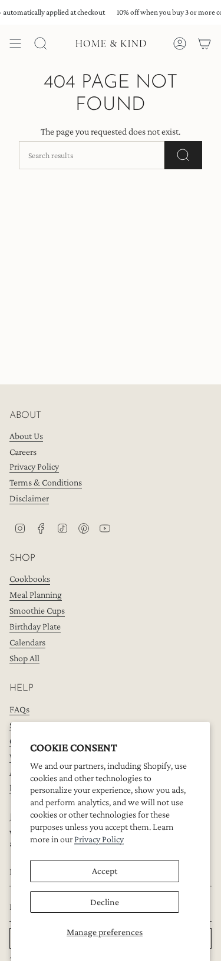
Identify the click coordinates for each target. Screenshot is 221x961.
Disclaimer (29, 498)
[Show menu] (15, 43)
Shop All (24, 658)
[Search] (183, 155)
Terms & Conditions (45, 482)
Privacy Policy (99, 839)
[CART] (204, 43)
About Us (26, 436)
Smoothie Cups (37, 610)
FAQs (19, 709)
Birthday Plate (35, 626)
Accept (104, 871)
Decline (104, 902)
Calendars (27, 642)
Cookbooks (29, 579)
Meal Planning (35, 595)
